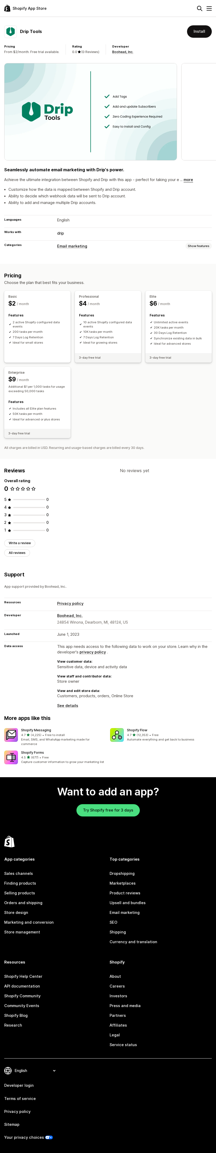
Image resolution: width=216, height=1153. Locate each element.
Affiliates (118, 1025)
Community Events (21, 1005)
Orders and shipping (23, 902)
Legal (115, 1035)
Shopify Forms (32, 753)
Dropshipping (122, 873)
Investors (118, 996)
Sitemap (11, 1124)
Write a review (20, 543)
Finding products (20, 883)
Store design (16, 912)
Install (199, 31)
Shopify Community (22, 996)
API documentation (22, 986)
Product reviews (125, 893)
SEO (113, 922)
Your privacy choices (24, 1137)
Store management (22, 932)
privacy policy (93, 652)
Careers (117, 986)
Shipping (118, 932)
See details (67, 705)
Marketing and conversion (29, 922)
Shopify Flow (137, 730)
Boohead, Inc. (122, 52)
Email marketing (72, 246)
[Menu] (209, 8)
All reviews (17, 553)
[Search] (199, 8)
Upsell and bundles (128, 902)
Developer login (19, 1085)
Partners (118, 1015)
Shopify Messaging (36, 730)
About (115, 976)
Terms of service (20, 1098)
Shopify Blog (16, 1015)
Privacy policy (70, 603)
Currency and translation (133, 942)
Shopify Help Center (23, 976)
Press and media (125, 1005)
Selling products (19, 893)
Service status (123, 1044)
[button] (55, 737)
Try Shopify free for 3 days (108, 810)
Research (13, 1025)
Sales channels (18, 873)
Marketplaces (123, 883)
